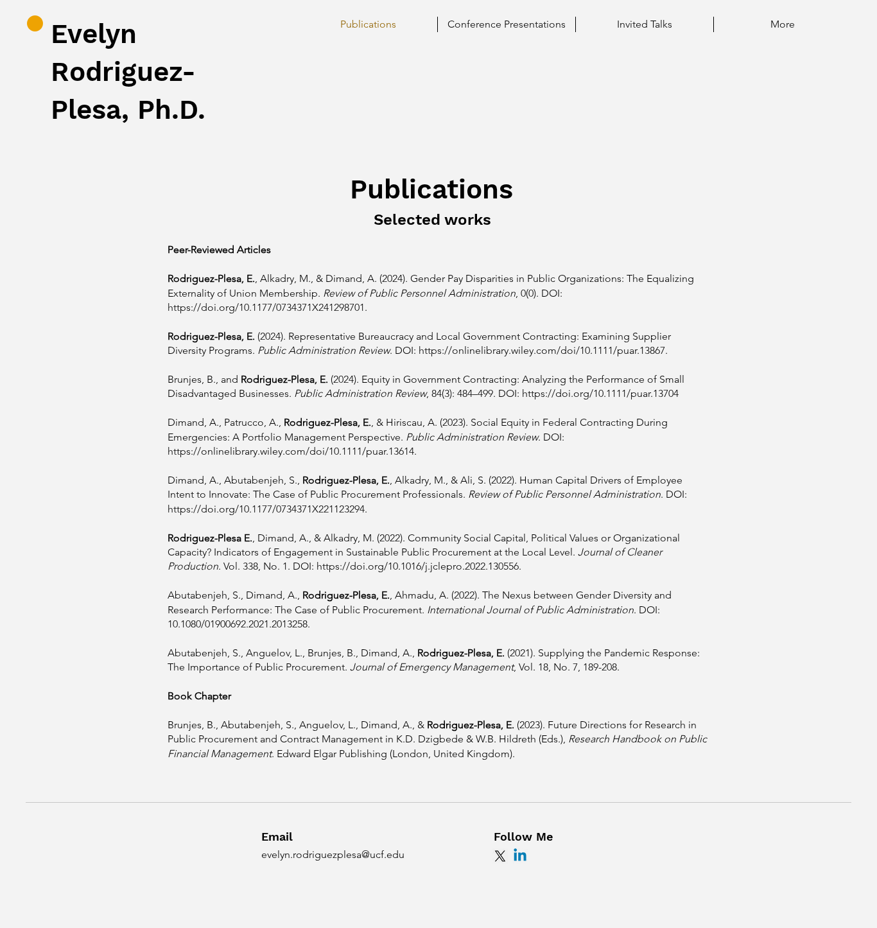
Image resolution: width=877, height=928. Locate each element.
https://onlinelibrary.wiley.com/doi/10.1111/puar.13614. (292, 451)
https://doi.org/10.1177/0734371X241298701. (267, 307)
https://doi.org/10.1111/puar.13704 (600, 393)
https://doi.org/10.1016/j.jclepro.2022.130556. (419, 566)
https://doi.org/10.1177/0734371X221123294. (267, 509)
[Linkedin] (520, 856)
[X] (500, 856)
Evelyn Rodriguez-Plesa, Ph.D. (128, 71)
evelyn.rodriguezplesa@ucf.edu (332, 854)
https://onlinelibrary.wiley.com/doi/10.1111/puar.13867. (543, 350)
